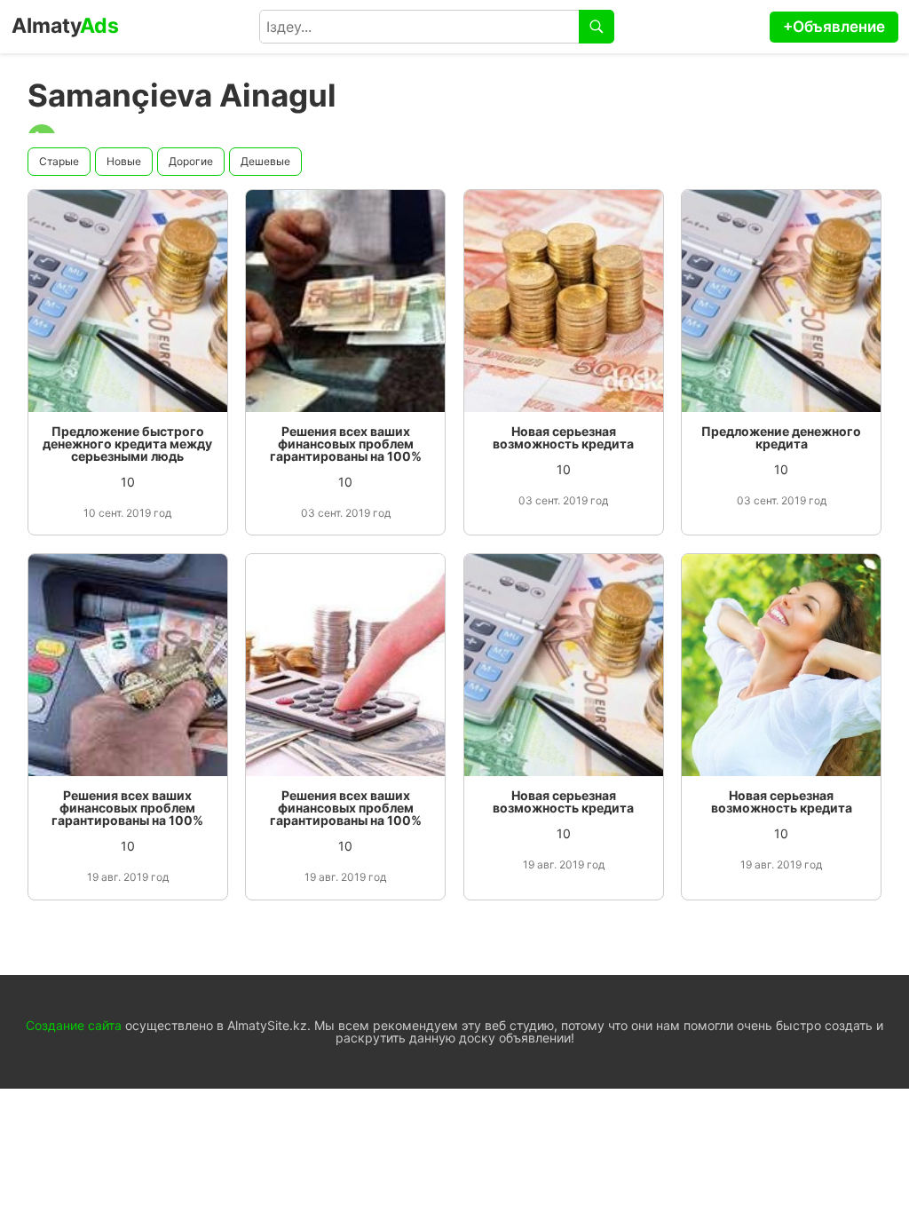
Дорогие (191, 161)
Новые (124, 161)
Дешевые (265, 161)
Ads (65, 25)
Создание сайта (74, 1025)
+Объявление (834, 27)
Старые (59, 161)
